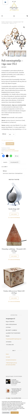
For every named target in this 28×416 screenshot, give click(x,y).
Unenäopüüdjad (17, 22)
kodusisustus (7, 150)
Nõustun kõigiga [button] (14, 412)
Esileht (3, 22)
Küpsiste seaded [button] (6, 412)
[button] (24, 27)
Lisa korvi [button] (14, 214)
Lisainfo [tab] (5, 162)
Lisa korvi (10, 143)
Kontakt (8, 357)
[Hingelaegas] (14, 7)
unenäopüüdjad (15, 150)
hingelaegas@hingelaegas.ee (13, 339)
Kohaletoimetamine (11, 360)
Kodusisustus (9, 22)
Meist (7, 354)
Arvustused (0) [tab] (14, 162)
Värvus (4, 134)
